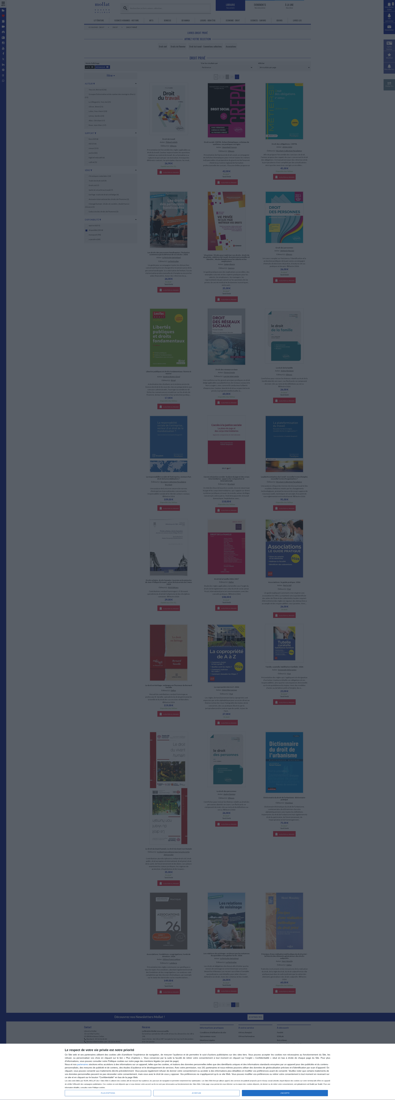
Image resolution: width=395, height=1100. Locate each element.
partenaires (82, 1064)
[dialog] (197, 1072)
